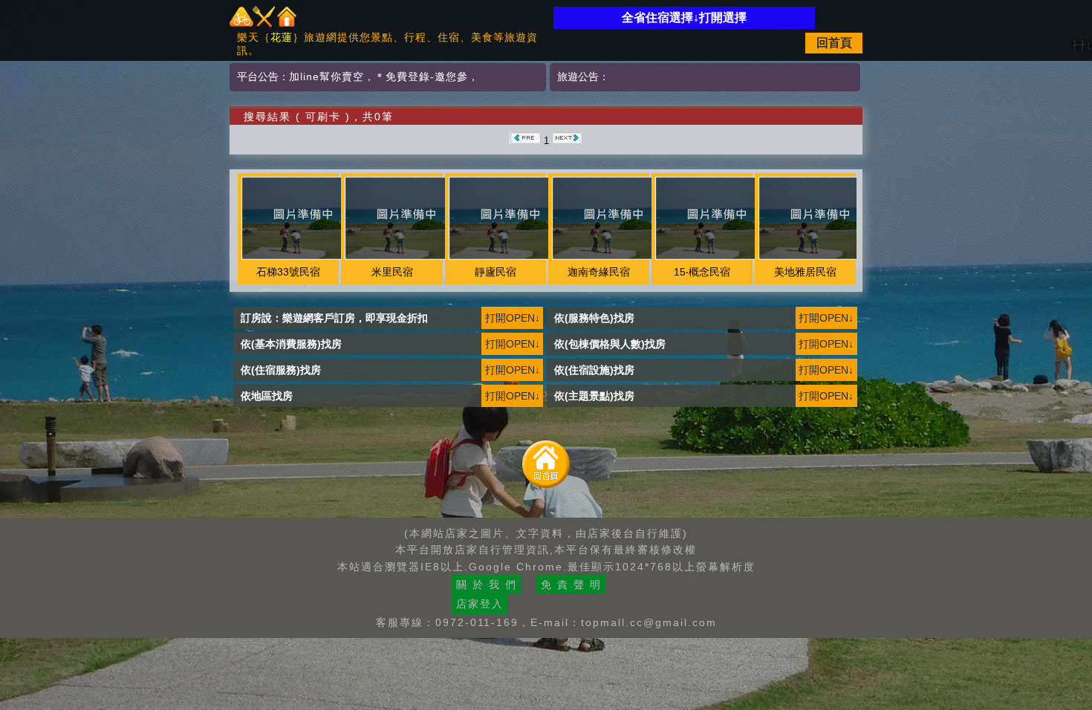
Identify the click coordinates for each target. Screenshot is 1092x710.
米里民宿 (392, 272)
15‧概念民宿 (702, 272)
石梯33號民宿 (288, 272)
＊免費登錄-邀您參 (421, 76)
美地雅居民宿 (805, 272)
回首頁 (834, 42)
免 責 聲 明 (571, 584)
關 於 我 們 (486, 584)
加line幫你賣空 (326, 76)
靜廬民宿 (495, 272)
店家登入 (480, 604)
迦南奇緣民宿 (599, 272)
